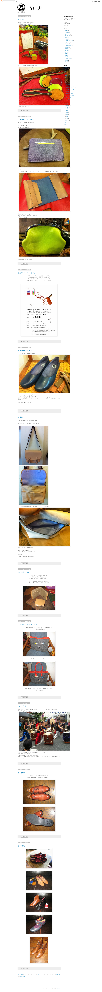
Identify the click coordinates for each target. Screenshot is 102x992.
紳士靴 (66, 57)
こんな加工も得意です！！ (28, 624)
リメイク (67, 43)
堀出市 (66, 61)
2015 (66, 73)
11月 (67, 80)
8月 (67, 105)
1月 (67, 118)
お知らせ (21, 19)
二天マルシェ (68, 58)
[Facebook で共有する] (26, 110)
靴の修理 (21, 773)
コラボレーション (69, 40)
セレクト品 (67, 42)
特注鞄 (20, 417)
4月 (67, 112)
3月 (67, 114)
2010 (66, 124)
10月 (67, 82)
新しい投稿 (20, 974)
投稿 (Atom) (22, 976)
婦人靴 (66, 60)
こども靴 (67, 39)
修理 (66, 53)
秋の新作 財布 (24, 572)
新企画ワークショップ (27, 273)
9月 (67, 103)
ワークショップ (68, 45)
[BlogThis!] (23, 110)
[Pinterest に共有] (27, 110)
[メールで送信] (21, 110)
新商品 (66, 55)
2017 (66, 69)
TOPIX (66, 30)
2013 (66, 77)
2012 (66, 120)
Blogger (58, 988)
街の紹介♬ (67, 48)
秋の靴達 (21, 846)
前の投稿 (58, 974)
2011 (66, 122)
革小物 (66, 50)
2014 (66, 75)
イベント (67, 34)
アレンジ (67, 32)
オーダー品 (67, 35)
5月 (67, 110)
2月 (67, 116)
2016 (66, 71)
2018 (66, 67)
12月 (67, 78)
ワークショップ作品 (26, 120)
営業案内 (67, 47)
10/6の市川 (22, 706)
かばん (66, 37)
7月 (67, 107)
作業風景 (67, 52)
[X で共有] (24, 110)
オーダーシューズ (25, 351)
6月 (67, 109)
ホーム (39, 974)
